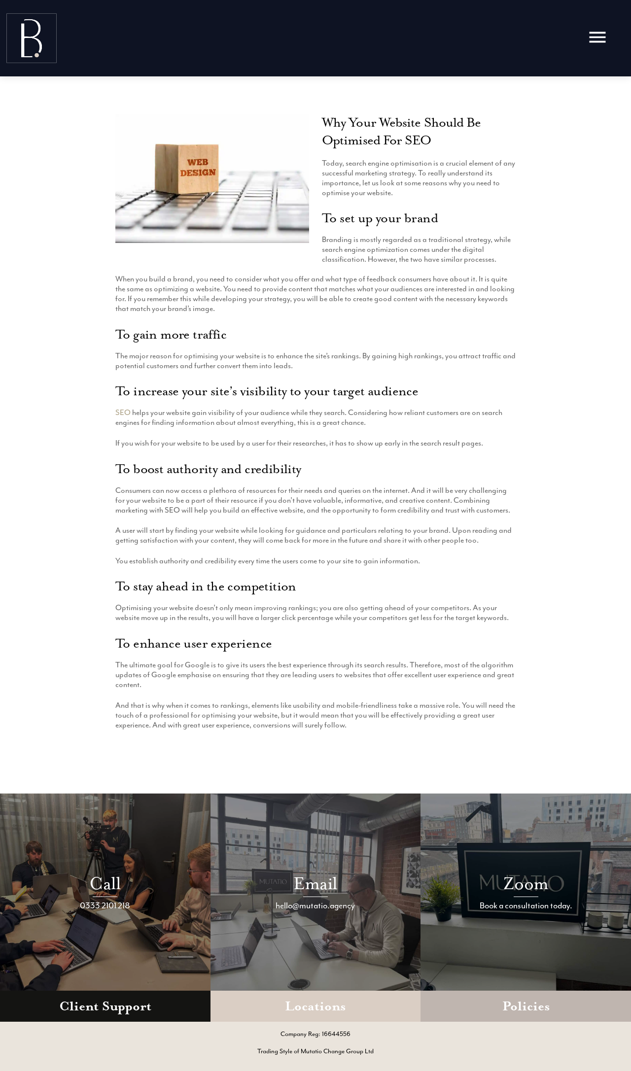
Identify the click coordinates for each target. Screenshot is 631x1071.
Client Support (105, 1006)
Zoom (525, 883)
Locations (315, 1006)
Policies (526, 1006)
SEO (123, 412)
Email (315, 883)
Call (105, 883)
